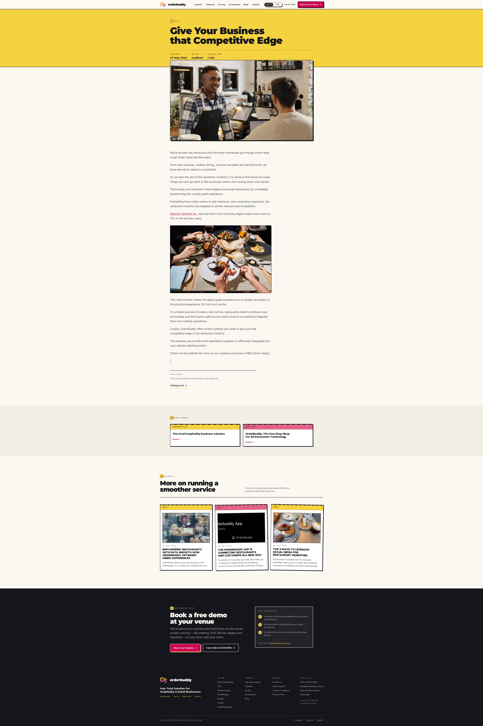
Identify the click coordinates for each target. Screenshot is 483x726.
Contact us (277, 682)
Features (210, 4)
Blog (246, 4)
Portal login (290, 4)
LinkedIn (319, 720)
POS (219, 686)
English (269, 4)
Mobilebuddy (223, 694)
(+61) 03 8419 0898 (308, 682)
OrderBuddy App (224, 707)
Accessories (234, 4)
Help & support (278, 686)
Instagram (299, 720)
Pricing (221, 4)
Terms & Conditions (280, 690)
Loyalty (220, 703)
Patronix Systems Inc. (183, 213)
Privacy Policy (278, 694)
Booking (220, 698)
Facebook (309, 720)
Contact (255, 4)
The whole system (253, 682)
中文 (277, 4)
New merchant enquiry (309, 690)
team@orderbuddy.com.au (279, 643)
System (198, 4)
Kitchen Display (224, 690)
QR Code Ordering (225, 682)
